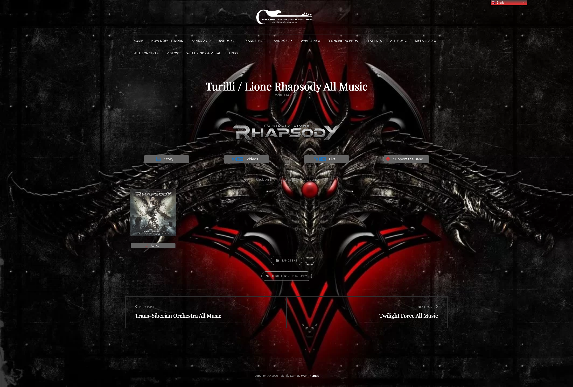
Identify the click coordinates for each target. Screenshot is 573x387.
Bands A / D (201, 40)
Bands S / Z (283, 40)
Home (138, 40)
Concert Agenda (343, 40)
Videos (172, 53)
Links (233, 53)
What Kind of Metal (203, 53)
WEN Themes (310, 376)
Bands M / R (255, 40)
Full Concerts (145, 53)
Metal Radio (425, 40)
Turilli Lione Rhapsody (289, 276)
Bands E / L (228, 40)
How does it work (167, 40)
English (501, 2)
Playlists (374, 40)
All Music (398, 40)
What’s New (311, 40)
